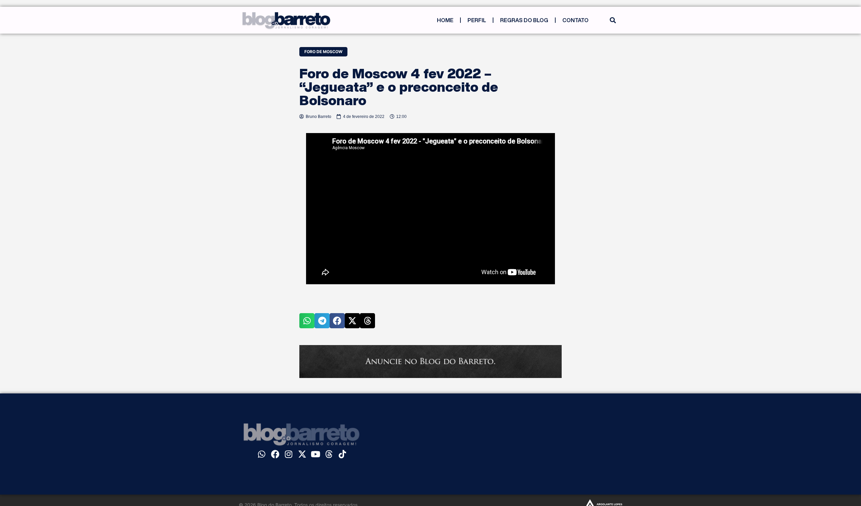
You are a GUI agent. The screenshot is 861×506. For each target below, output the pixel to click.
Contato (575, 20)
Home (445, 20)
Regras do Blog (524, 20)
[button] (612, 20)
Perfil (476, 20)
